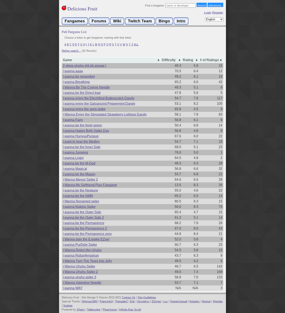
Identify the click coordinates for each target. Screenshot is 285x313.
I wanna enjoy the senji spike (84, 109)
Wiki (117, 21)
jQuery (81, 309)
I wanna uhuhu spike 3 (79, 277)
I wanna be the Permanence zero (87, 234)
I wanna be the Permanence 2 (85, 228)
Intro (181, 21)
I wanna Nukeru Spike (79, 206)
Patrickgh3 (106, 301)
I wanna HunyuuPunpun (81, 136)
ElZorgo (156, 301)
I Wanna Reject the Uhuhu (82, 250)
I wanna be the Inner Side (82, 147)
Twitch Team (140, 21)
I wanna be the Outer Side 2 (83, 217)
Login (207, 12)
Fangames (75, 21)
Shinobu (218, 301)
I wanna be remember (79, 76)
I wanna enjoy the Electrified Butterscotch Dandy (98, 98)
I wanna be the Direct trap (82, 93)
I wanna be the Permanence (83, 223)
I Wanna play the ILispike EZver (86, 239)
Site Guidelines (147, 297)
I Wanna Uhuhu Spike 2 (80, 272)
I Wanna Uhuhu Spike (79, 266)
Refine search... (71, 50)
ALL (136, 44)
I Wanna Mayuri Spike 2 (80, 179)
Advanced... (215, 5)
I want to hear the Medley (81, 141)
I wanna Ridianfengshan (81, 255)
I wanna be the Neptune (80, 190)
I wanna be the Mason (79, 174)
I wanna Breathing (76, 82)
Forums (99, 21)
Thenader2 (121, 301)
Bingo (164, 21)
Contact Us (128, 297)
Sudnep (67, 305)
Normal (206, 301)
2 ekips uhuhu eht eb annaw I (84, 65)
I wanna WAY (73, 288)
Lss (165, 301)
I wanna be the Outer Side (82, 212)
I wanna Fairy (73, 120)
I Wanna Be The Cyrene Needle (86, 87)
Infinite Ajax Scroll (130, 309)
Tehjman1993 (89, 301)
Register (217, 12)
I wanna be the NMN (78, 196)
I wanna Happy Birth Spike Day (86, 131)
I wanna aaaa (73, 71)
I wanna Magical (75, 168)
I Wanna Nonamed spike (81, 201)
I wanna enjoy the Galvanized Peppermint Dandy (99, 103)
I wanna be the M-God (79, 163)
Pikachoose (110, 309)
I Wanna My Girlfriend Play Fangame (90, 185)
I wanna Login (73, 158)
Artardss (194, 301)
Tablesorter (93, 309)
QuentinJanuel (178, 301)
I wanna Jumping (75, 152)
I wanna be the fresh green (82, 125)
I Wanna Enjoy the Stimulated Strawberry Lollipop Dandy (105, 114)
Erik (132, 301)
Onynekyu (143, 301)
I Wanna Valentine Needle (82, 282)
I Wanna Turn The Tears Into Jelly (87, 261)
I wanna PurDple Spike (80, 244)
